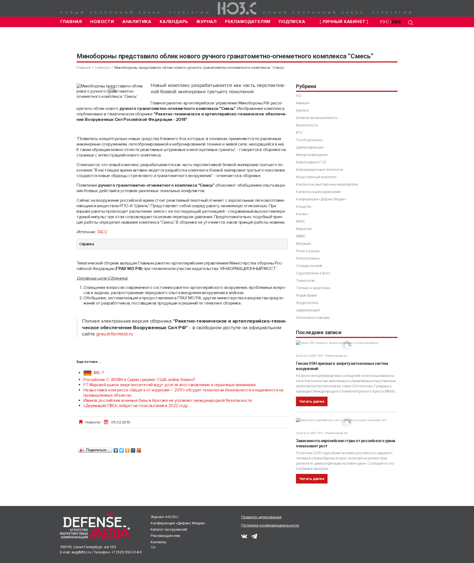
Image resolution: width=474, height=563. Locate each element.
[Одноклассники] (127, 449)
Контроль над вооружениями (318, 192)
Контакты (158, 542)
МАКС (300, 221)
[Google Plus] (139, 449)
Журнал (206, 21)
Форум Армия (306, 295)
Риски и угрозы (307, 251)
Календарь (174, 21)
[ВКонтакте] (116, 449)
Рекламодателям (247, 21)
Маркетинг (304, 229)
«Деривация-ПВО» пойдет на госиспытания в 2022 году (135, 405)
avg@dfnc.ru (81, 552)
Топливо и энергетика (313, 288)
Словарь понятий (309, 266)
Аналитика (136, 21)
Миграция (303, 243)
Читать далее (311, 401)
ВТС (299, 132)
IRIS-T (98, 373)
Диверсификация (309, 147)
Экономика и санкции (312, 317)
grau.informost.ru (114, 334)
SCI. (299, 95)
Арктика (302, 110)
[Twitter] (122, 449)
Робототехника (308, 258)
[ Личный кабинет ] (344, 21)
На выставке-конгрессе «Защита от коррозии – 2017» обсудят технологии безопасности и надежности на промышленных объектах (183, 392)
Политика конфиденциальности (270, 525)
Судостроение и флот (313, 273)
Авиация (302, 103)
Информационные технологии (319, 169)
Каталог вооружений (169, 529)
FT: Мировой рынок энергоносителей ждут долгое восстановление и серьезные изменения (169, 385)
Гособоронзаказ (309, 140)
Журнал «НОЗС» (165, 516)
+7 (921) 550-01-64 (126, 552)
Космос (302, 214)
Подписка (292, 21)
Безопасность (307, 125)
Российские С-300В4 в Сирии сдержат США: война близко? (139, 379)
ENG (396, 22)
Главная (71, 21)
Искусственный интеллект (316, 177)
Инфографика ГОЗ (311, 162)
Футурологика (307, 303)
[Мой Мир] (133, 449)
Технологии (305, 280)
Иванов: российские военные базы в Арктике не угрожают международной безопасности (167, 400)
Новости (102, 21)
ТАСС (102, 232)
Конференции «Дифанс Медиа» (321, 199)
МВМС (301, 236)
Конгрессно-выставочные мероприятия (327, 184)
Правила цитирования (261, 517)
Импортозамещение (312, 155)
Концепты (303, 206)
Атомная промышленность (316, 118)
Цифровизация (308, 310)
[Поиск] (410, 22)
